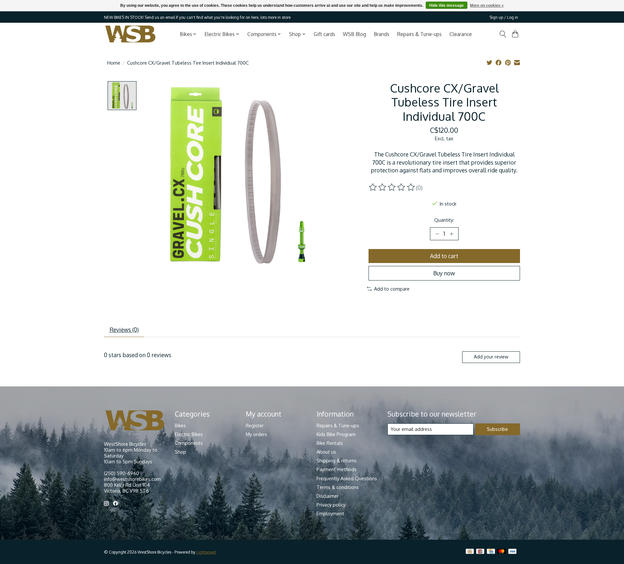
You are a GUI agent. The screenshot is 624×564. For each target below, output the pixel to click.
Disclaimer (328, 496)
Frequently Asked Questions (347, 478)
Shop (180, 452)
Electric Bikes (189, 434)
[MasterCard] (501, 552)
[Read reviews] (392, 187)
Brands (381, 34)
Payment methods (337, 469)
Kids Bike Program (336, 434)
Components (189, 443)
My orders (256, 434)
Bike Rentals (330, 443)
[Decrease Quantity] (437, 233)
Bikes (180, 425)
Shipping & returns (337, 460)
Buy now (444, 273)
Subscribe (497, 429)
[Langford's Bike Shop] (130, 34)
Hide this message (446, 5)
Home (113, 63)
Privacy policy (331, 505)
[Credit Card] (491, 552)
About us (326, 452)
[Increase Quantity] (451, 233)
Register (255, 425)
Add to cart (444, 255)
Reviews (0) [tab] (124, 329)
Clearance (460, 34)
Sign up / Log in (503, 17)
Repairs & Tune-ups (419, 34)
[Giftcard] (480, 552)
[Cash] (470, 552)
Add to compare (392, 289)
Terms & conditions (338, 487)
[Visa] (512, 552)
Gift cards (324, 34)
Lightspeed (206, 552)
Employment (330, 513)
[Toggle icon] (502, 34)
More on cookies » (487, 5)
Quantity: (444, 220)
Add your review (491, 356)
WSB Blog (354, 34)
